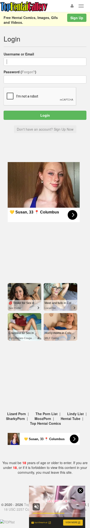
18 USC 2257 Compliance (23, 509)
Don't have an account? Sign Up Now (45, 129)
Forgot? (28, 71)
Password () (20, 71)
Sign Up (76, 17)
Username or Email (19, 54)
